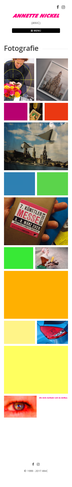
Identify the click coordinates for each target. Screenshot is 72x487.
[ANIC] (36, 18)
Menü (37, 30)
